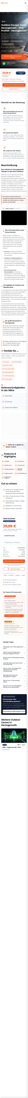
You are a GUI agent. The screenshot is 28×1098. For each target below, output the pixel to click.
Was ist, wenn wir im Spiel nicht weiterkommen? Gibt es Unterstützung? (12, 670)
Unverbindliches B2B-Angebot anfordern (14, 711)
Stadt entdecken (8, 372)
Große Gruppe (8, 379)
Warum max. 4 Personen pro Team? (11, 681)
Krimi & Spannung (9, 375)
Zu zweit (6, 362)
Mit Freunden (17, 362)
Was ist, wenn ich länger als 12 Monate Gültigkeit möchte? (11, 653)
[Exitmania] (4, 3)
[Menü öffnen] (25, 3)
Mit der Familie (8, 365)
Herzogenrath (14, 13)
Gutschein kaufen (15, 569)
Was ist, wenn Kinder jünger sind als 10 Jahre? (13, 658)
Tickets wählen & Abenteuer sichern (13, 56)
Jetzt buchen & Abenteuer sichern (14, 561)
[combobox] (14, 539)
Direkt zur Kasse (14, 89)
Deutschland (8, 13)
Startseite (3, 13)
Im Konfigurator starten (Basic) (12, 615)
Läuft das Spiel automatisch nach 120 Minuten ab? (13, 663)
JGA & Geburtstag (9, 369)
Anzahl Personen (9, 535)
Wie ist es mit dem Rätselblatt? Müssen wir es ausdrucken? (12, 686)
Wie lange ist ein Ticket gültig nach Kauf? (13, 647)
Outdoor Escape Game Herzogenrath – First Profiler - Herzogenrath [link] (22, 13)
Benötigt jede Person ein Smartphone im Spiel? (10, 675)
